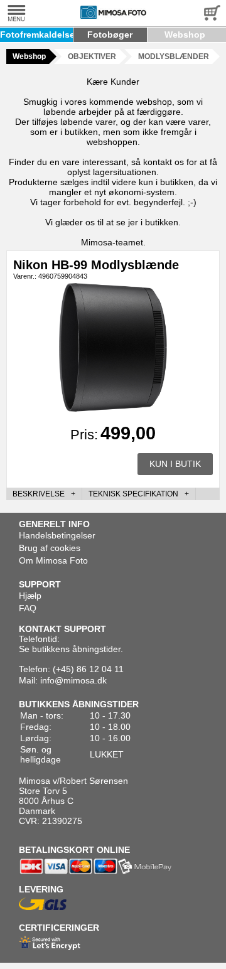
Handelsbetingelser (57, 535)
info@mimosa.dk (73, 680)
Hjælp (30, 596)
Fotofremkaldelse (37, 34)
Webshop (184, 34)
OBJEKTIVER (92, 56)
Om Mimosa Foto (53, 560)
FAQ (27, 608)
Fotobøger (109, 34)
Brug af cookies (49, 548)
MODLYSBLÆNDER (173, 56)
